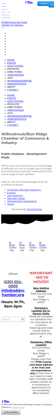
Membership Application (22, 201)
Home (11, 59)
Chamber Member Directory (24, 189)
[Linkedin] (31, 2)
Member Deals (16, 198)
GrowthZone (34, 209)
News (10, 204)
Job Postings (15, 74)
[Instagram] (28, 2)
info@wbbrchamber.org (13, 292)
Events (11, 62)
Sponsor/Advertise (19, 80)
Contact (12, 89)
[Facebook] (26, 2)
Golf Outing (15, 65)
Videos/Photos (16, 83)
